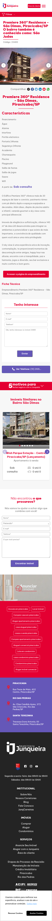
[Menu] (44, 6)
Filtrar (9, 14)
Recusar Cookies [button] (15, 913)
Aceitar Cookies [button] (36, 913)
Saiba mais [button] (32, 904)
